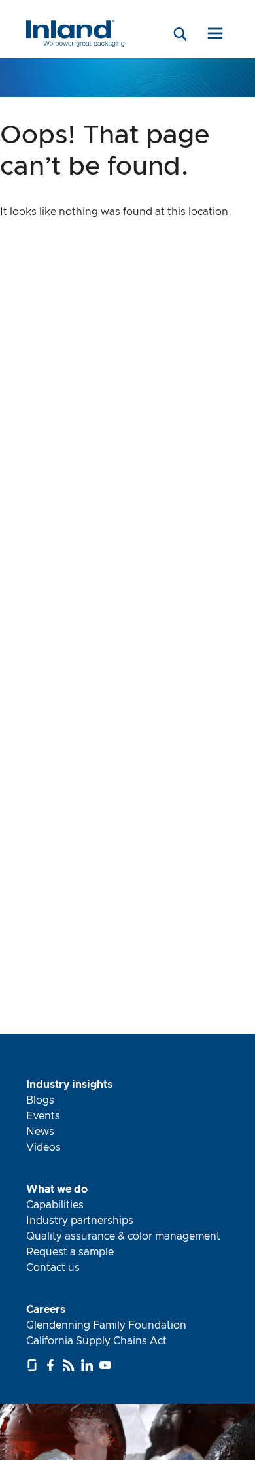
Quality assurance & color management (123, 1236)
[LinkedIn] (88, 1365)
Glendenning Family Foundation (106, 1325)
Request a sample (70, 1252)
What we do (57, 1189)
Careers (45, 1309)
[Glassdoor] (33, 1365)
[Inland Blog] (70, 1365)
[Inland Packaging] (75, 44)
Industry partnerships (79, 1220)
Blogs (40, 1100)
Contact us (53, 1268)
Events (43, 1116)
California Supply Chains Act (96, 1341)
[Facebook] (52, 1365)
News (40, 1132)
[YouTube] (106, 1365)
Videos (43, 1147)
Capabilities (55, 1205)
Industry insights (69, 1084)
